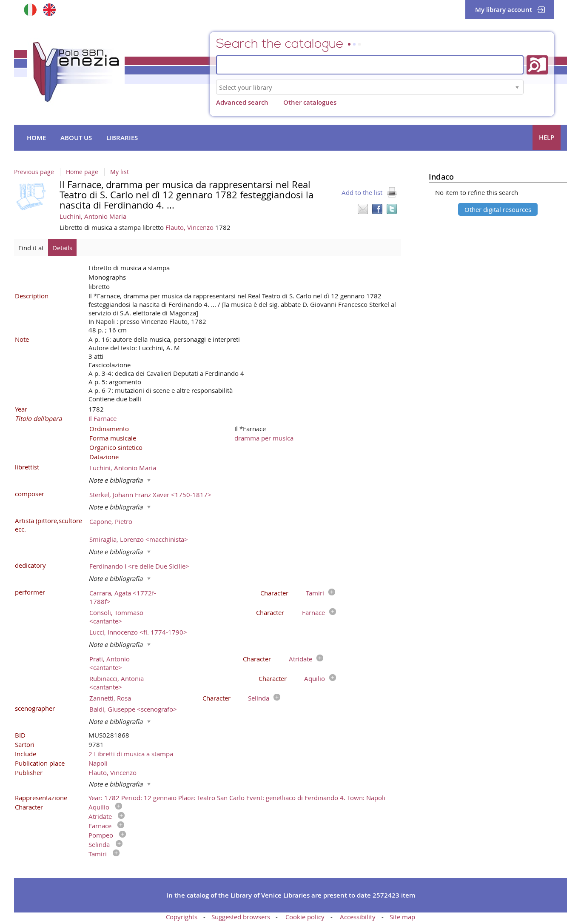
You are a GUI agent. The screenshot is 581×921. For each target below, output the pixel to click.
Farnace (313, 612)
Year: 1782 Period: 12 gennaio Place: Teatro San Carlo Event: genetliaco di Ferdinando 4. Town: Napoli (236, 797)
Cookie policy (305, 916)
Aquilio (314, 678)
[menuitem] (36, 138)
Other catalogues (309, 102)
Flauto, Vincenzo (190, 227)
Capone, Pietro (110, 521)
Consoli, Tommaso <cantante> (116, 616)
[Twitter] (392, 209)
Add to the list (362, 192)
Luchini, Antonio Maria (93, 216)
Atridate (300, 659)
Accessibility (358, 916)
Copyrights (181, 916)
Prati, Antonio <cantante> (109, 663)
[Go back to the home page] (76, 72)
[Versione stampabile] (392, 192)
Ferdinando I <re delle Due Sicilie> (139, 566)
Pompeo (100, 835)
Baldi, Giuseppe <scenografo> (133, 709)
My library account (503, 9)
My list (119, 172)
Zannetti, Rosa (110, 698)
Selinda (258, 698)
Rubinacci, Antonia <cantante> (116, 682)
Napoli (98, 763)
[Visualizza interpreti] (329, 593)
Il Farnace (102, 418)
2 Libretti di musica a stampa (130, 753)
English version (49, 9)
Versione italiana (30, 9)
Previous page (34, 172)
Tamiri (315, 593)
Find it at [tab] (31, 247)
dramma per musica (263, 438)
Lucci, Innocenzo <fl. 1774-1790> (138, 632)
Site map (402, 916)
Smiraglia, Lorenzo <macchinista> (138, 539)
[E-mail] (363, 209)
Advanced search (242, 102)
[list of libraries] (517, 87)
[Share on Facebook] (377, 209)
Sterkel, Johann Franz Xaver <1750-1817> (150, 494)
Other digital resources (497, 209)
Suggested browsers (240, 916)
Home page (82, 172)
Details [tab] (62, 247)
